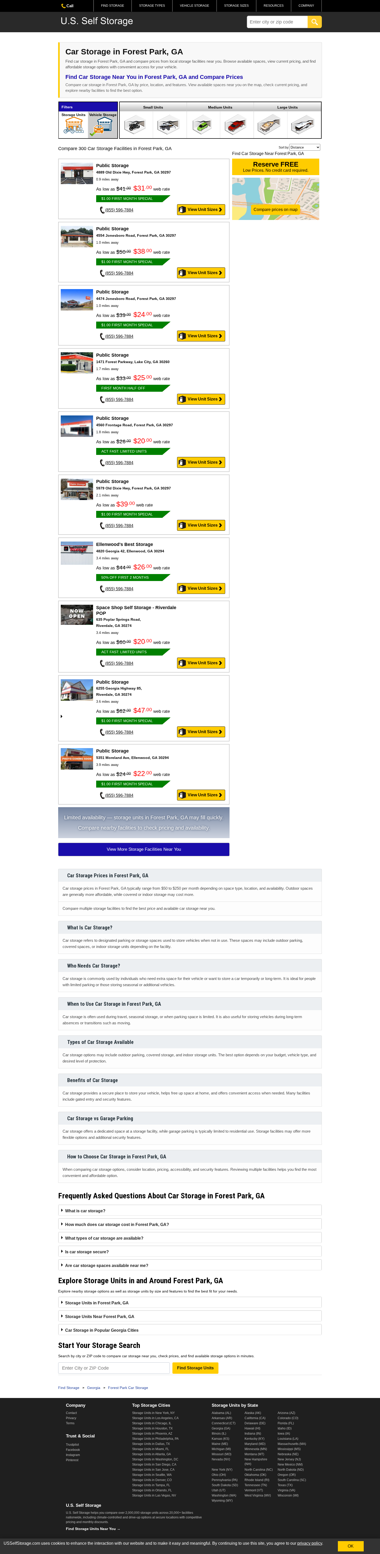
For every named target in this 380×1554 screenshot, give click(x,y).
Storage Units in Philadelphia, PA (155, 1439)
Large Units (287, 107)
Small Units (153, 107)
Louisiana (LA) (288, 1439)
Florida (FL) (286, 1423)
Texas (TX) (285, 1485)
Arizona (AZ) (286, 1413)
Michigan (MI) (221, 1449)
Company (306, 5)
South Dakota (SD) (225, 1485)
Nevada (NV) (221, 1459)
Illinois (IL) (219, 1433)
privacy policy (309, 1543)
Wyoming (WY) (222, 1500)
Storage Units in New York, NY (153, 1413)
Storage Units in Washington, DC (155, 1459)
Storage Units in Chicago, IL (151, 1423)
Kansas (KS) (220, 1439)
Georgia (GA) (221, 1428)
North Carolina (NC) (259, 1469)
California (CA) (255, 1418)
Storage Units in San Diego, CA (154, 1464)
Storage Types (152, 5)
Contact (71, 1413)
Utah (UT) (218, 1490)
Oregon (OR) (287, 1475)
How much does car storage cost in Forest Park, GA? (117, 1224)
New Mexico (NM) (290, 1464)
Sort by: (284, 147)
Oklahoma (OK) (255, 1475)
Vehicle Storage (194, 5)
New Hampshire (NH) (256, 1462)
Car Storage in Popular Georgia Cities (102, 1330)
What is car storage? (85, 1211)
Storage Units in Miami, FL (150, 1449)
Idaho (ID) (285, 1428)
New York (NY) (222, 1469)
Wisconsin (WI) (288, 1495)
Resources (274, 5)
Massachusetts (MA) (292, 1444)
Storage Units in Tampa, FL (151, 1485)
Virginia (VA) (286, 1490)
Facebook (73, 1450)
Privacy (71, 1418)
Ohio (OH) (219, 1475)
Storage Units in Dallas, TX (151, 1444)
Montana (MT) (254, 1454)
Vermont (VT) (254, 1490)
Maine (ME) (220, 1444)
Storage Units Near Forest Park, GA (99, 1316)
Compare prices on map (276, 209)
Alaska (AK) (253, 1413)
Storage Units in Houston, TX (152, 1428)
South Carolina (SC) (292, 1480)
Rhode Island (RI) (257, 1480)
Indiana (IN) (253, 1433)
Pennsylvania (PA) (225, 1480)
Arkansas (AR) (222, 1418)
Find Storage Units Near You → (93, 1529)
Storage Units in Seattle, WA (152, 1475)
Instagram (73, 1455)
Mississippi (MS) (289, 1449)
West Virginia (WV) (258, 1495)
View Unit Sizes (203, 209)
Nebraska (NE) (288, 1454)
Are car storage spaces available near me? (106, 1265)
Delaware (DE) (255, 1423)
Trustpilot (72, 1444)
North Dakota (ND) (291, 1469)
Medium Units (220, 107)
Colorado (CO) (288, 1418)
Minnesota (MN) (256, 1449)
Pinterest (72, 1460)
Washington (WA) (224, 1495)
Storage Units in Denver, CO (152, 1480)
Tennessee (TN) (256, 1485)
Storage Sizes (236, 5)
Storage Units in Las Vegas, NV (154, 1495)
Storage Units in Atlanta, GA (151, 1454)
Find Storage (112, 5)
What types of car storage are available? (104, 1238)
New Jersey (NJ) (289, 1459)
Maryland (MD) (255, 1444)
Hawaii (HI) (252, 1428)
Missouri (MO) (221, 1454)
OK (351, 1546)
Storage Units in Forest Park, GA (97, 1303)
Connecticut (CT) (223, 1423)
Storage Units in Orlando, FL (152, 1490)
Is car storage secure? (87, 1252)
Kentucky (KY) (254, 1439)
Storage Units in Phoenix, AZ (152, 1433)
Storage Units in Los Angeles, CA (155, 1418)
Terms (70, 1423)
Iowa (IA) (284, 1433)
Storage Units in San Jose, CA (153, 1469)
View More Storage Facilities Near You (144, 849)
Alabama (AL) (221, 1413)
